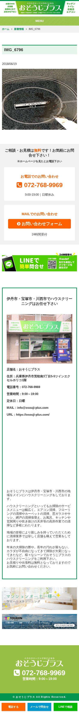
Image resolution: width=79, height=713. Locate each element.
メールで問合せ (39, 706)
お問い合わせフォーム (41, 223)
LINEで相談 (66, 706)
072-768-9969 (43, 185)
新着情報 (19, 29)
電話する (13, 706)
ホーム (5, 29)
